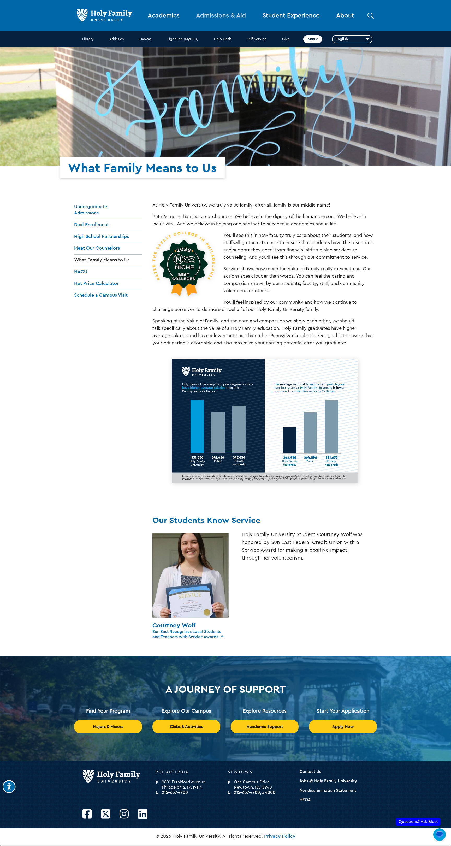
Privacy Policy (279, 836)
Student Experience (291, 16)
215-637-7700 (175, 792)
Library (88, 39)
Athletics (116, 39)
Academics (164, 16)
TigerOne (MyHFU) (182, 39)
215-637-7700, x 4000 (254, 792)
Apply (312, 39)
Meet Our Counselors (97, 248)
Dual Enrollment (91, 224)
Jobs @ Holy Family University (328, 781)
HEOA (305, 800)
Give (286, 39)
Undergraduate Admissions (90, 209)
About (345, 16)
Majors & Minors (108, 727)
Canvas (145, 39)
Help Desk (222, 39)
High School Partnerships (101, 236)
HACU (80, 271)
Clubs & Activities (186, 727)
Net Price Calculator (96, 283)
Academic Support (265, 727)
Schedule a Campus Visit (101, 295)
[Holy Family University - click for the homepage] (117, 777)
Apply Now (343, 727)
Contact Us (310, 771)
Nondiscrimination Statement (328, 790)
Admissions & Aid (221, 16)
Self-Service (256, 39)
